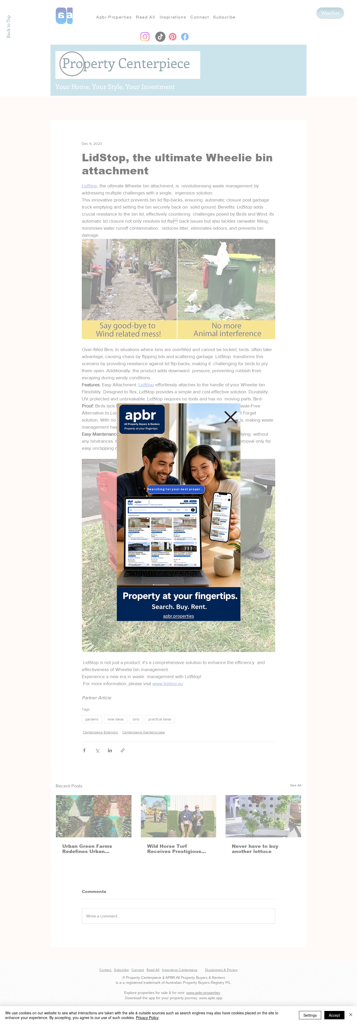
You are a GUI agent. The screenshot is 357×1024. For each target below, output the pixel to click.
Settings (310, 1015)
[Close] (351, 1015)
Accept (334, 1015)
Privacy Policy (147, 1017)
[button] (230, 417)
